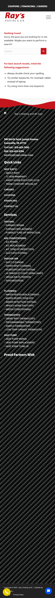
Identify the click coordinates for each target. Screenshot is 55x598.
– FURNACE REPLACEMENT (18, 229)
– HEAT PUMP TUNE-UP (16, 346)
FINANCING (28, 6)
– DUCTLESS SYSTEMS (15, 253)
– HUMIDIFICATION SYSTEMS (19, 269)
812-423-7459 (22, 147)
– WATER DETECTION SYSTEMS (20, 301)
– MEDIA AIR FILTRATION (17, 276)
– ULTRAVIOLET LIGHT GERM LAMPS (23, 273)
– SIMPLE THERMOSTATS (17, 325)
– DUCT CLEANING (14, 262)
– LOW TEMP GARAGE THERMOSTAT (23, 329)
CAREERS (42, 6)
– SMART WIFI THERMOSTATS (19, 318)
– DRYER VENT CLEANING (17, 265)
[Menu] (47, 16)
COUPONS (13, 6)
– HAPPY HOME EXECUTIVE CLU (21, 180)
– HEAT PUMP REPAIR (15, 338)
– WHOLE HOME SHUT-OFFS (19, 305)
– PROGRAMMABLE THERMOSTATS (22, 322)
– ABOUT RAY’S (12, 172)
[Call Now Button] (7, 592)
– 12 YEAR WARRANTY (15, 176)
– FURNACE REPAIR (14, 225)
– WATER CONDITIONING (17, 309)
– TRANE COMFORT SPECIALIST (20, 183)
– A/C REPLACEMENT (15, 245)
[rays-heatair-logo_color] (22, 16)
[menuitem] (47, 16)
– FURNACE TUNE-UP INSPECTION (22, 232)
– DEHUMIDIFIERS (14, 280)
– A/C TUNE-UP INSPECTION (19, 249)
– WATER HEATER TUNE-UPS (18, 298)
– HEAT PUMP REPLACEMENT (19, 342)
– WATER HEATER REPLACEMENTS (21, 294)
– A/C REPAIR (11, 241)
